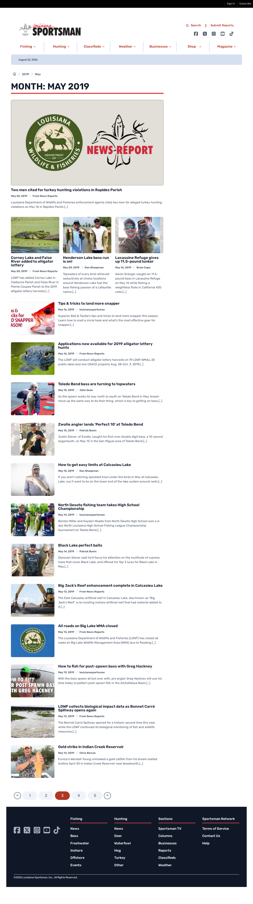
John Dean (86, 390)
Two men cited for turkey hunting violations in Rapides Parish (66, 190)
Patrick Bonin (87, 430)
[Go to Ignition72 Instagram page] (214, 33)
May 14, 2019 (66, 515)
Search (196, 25)
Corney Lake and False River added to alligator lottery (32, 261)
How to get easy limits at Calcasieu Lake (94, 465)
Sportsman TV (169, 829)
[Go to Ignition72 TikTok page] (231, 33)
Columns (165, 836)
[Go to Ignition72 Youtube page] (222, 33)
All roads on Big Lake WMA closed (88, 626)
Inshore (76, 851)
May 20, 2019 (19, 196)
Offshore (77, 858)
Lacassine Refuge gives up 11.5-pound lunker (137, 260)
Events (75, 865)
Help (205, 843)
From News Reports (45, 196)
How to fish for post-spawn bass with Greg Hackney (105, 666)
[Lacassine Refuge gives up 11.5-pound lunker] (139, 235)
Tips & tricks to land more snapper (89, 304)
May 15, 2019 (66, 390)
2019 (25, 74)
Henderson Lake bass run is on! (86, 260)
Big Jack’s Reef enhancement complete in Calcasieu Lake (110, 586)
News (74, 829)
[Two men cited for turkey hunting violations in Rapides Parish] (87, 143)
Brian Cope (143, 267)
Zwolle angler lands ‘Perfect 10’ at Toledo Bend (100, 425)
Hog (117, 851)
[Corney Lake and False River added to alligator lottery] (35, 235)
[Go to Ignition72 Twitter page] (205, 33)
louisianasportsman (92, 309)
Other (119, 865)
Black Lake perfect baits (80, 545)
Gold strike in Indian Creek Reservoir (91, 747)
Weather (165, 865)
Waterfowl (122, 843)
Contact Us (211, 836)
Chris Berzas (87, 753)
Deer (118, 836)
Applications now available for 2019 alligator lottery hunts (105, 346)
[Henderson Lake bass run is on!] (87, 235)
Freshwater (79, 843)
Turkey (119, 858)
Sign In (231, 3)
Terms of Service (215, 829)
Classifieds (167, 858)
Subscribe (245, 3)
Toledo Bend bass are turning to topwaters (96, 384)
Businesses (167, 843)
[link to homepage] (50, 29)
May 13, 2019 (66, 591)
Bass (74, 836)
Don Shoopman (94, 267)
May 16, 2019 (123, 267)
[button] (27, 46)
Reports (164, 851)
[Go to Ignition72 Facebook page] (196, 33)
